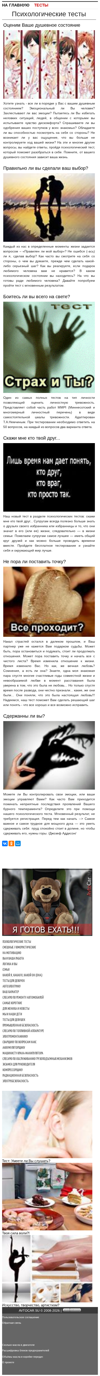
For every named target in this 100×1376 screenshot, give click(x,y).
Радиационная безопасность (20, 1075)
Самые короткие (12, 1003)
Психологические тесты (17, 942)
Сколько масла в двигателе (18, 1344)
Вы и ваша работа (13, 958)
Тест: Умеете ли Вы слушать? (26, 1161)
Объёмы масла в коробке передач (22, 1356)
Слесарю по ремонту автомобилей (23, 997)
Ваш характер (11, 992)
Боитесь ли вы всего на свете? (36, 296)
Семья (6, 969)
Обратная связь (11, 1322)
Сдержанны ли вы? (24, 716)
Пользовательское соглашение (20, 1317)
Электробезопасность (16, 1081)
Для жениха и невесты (16, 1009)
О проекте (8, 1362)
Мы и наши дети (12, 1014)
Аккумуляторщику (14, 1048)
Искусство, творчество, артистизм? (30, 1305)
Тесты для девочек (14, 981)
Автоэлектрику (12, 986)
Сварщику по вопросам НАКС (20, 1042)
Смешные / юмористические (19, 947)
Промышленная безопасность (21, 1025)
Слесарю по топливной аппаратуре (23, 1031)
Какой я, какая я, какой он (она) (22, 975)
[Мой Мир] (18, 843)
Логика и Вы (10, 964)
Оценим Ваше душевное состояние (41, 25)
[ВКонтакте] (5, 843)
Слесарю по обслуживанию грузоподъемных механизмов (37, 1059)
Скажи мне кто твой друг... (31, 438)
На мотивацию (12, 953)
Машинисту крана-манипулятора (23, 1053)
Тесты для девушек (14, 1020)
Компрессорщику (13, 1070)
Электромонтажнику (15, 1036)
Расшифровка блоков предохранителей (25, 1350)
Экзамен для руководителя (19, 1064)
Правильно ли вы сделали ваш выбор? (45, 168)
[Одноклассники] (11, 843)
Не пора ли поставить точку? (34, 561)
